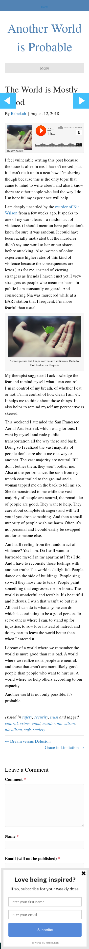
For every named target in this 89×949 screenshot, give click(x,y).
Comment (15, 779)
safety (27, 717)
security (41, 717)
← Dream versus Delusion (28, 741)
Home (44, 7)
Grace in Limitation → (64, 747)
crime (25, 723)
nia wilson (66, 723)
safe (27, 729)
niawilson (13, 729)
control (11, 723)
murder (49, 723)
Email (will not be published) (32, 858)
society (39, 729)
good (36, 723)
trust (54, 717)
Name (12, 836)
